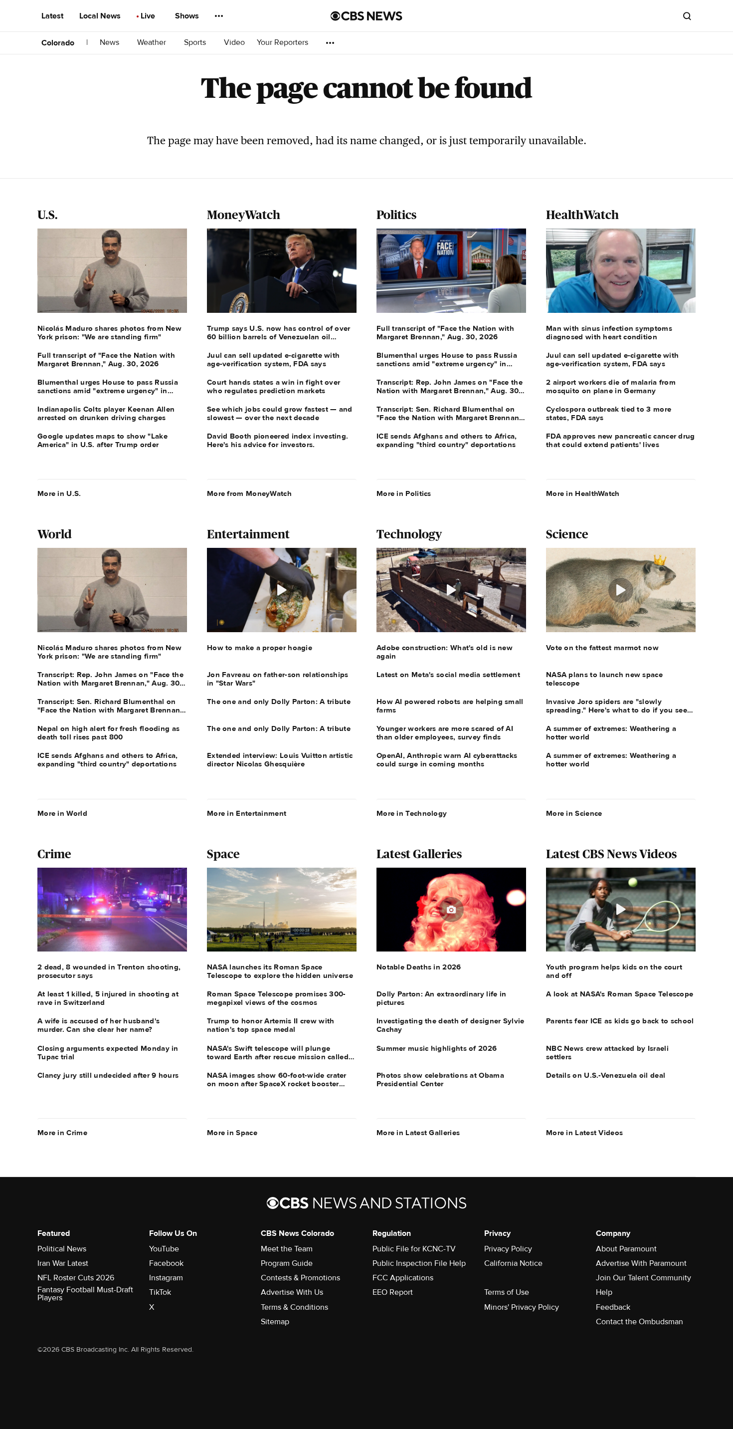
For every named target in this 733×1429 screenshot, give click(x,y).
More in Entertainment (246, 813)
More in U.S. (59, 493)
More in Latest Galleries (418, 1132)
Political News (61, 1249)
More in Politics (403, 493)
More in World (62, 813)
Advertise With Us (292, 1292)
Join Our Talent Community (643, 1278)
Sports (196, 42)
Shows (188, 16)
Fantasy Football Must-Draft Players (85, 1294)
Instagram (166, 1278)
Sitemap (275, 1322)
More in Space (232, 1132)
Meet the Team (287, 1249)
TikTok (160, 1292)
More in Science (574, 813)
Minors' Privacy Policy (521, 1307)
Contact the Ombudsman (639, 1322)
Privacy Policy (508, 1249)
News (110, 42)
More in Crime (62, 1132)
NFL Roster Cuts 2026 (75, 1278)
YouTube (164, 1249)
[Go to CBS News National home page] (366, 16)
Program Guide (287, 1263)
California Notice (513, 1263)
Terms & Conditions (294, 1307)
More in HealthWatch (583, 493)
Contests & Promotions (300, 1278)
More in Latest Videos (584, 1132)
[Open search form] (687, 15)
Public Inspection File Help (419, 1263)
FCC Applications (402, 1278)
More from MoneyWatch (249, 493)
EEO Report (392, 1292)
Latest (53, 16)
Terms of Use (506, 1292)
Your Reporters (283, 42)
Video (234, 42)
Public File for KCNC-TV (414, 1249)
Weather (152, 42)
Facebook (166, 1263)
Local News (101, 16)
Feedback (613, 1307)
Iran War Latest (62, 1263)
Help (604, 1292)
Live (149, 16)
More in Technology (411, 813)
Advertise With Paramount (641, 1263)
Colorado (57, 43)
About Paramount (626, 1249)
